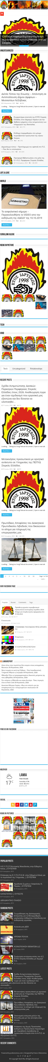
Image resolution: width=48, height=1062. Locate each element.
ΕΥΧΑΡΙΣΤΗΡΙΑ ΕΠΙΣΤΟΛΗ (25, 647)
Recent (13, 602)
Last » (43, 579)
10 (24, 576)
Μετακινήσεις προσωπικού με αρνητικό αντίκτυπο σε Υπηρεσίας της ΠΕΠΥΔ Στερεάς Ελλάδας (22, 462)
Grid (2, 333)
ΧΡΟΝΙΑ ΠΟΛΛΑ (21, 937)
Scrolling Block (7, 234)
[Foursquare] (35, 805)
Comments (22, 602)
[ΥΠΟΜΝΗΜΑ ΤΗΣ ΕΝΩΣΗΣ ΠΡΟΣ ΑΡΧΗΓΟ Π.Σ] (7, 630)
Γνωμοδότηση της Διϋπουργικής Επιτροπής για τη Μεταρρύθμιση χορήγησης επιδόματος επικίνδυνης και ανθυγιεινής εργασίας (30, 917)
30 (33, 576)
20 (29, 576)
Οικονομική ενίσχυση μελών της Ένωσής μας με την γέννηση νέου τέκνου (28, 1018)
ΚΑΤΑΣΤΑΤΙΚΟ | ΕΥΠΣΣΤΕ (11, 894)
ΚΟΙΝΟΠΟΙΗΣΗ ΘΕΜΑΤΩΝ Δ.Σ (27, 946)
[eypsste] (24, 4)
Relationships (36, 369)
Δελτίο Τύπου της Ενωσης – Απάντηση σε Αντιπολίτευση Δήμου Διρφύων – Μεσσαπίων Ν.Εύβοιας (23, 97)
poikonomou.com (16, 1053)
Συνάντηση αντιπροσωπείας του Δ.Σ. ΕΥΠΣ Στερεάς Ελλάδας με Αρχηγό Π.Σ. (29, 958)
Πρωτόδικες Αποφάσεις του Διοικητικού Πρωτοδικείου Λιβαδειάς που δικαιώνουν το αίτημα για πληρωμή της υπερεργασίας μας (30, 1005)
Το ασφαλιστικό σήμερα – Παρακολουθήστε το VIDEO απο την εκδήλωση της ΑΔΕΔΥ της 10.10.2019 (21, 214)
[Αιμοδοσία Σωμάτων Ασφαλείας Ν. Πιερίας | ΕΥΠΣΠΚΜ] (6, 887)
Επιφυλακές (19, 637)
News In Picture (7, 245)
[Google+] (17, 805)
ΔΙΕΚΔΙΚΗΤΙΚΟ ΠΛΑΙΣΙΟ (10, 900)
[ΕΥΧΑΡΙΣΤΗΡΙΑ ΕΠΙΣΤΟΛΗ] (7, 650)
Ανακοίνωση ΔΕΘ (21, 927)
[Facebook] (22, 805)
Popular (5, 602)
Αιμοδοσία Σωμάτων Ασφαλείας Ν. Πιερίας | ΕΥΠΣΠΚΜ (28, 885)
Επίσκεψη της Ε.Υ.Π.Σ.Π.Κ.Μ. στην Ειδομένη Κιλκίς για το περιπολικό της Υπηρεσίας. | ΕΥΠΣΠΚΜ (22, 876)
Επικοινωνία (5, 620)
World (3, 181)
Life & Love (4, 173)
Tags (31, 602)
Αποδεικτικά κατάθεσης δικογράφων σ (17, 14)
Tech (2, 325)
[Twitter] (26, 805)
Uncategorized (6, 50)
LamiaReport (7, 661)
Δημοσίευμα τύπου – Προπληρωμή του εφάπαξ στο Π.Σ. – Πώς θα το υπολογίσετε (22, 39)
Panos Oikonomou (40, 1053)
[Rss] (13, 805)
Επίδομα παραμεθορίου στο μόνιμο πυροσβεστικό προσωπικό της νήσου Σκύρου (28, 135)
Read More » (7, 111)
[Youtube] (31, 805)
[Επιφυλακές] (7, 640)
